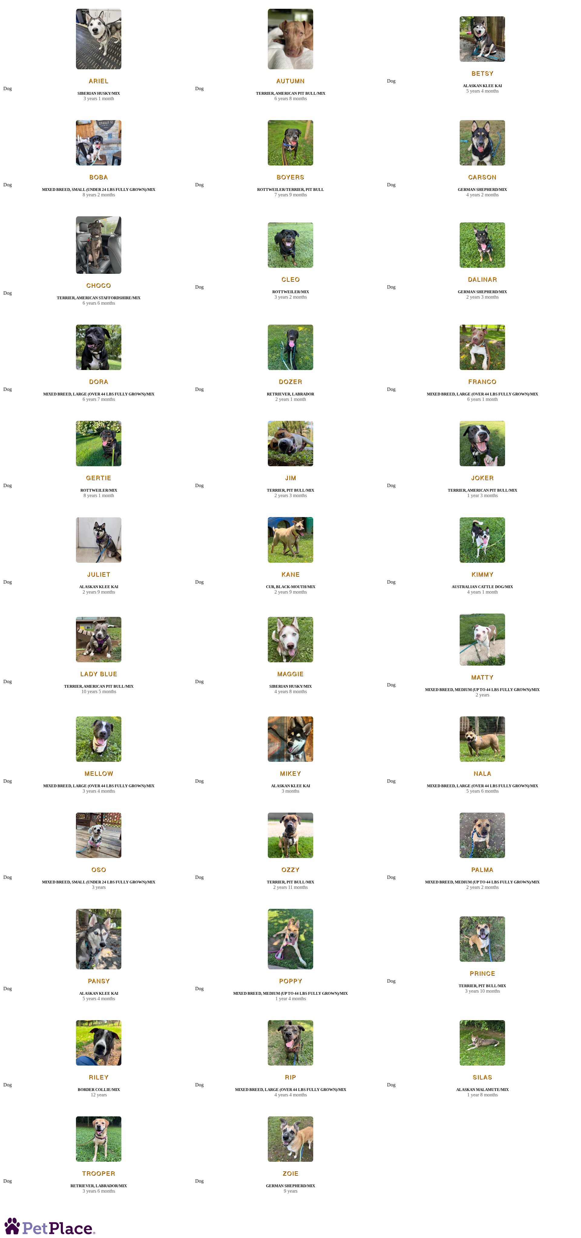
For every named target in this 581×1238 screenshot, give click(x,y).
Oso (98, 869)
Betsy (482, 73)
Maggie (290, 673)
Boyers (290, 176)
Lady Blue (98, 673)
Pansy (99, 980)
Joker (482, 477)
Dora (98, 381)
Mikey (290, 773)
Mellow (98, 773)
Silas (482, 1077)
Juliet (98, 574)
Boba (98, 176)
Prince (482, 973)
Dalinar (482, 279)
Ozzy (290, 869)
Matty (482, 677)
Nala (482, 773)
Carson (482, 176)
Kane (290, 574)
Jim (290, 477)
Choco (98, 285)
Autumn (290, 80)
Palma (482, 869)
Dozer (290, 381)
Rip (290, 1077)
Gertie (98, 477)
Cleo (290, 279)
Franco (482, 381)
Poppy (290, 980)
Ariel (99, 80)
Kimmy (482, 574)
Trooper (98, 1173)
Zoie (291, 1173)
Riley (99, 1077)
